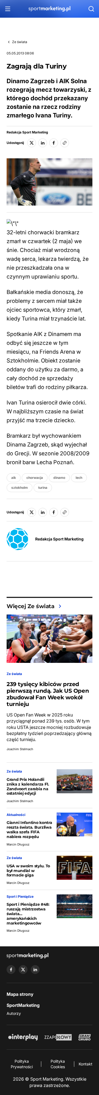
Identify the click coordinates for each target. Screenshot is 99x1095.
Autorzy (14, 1013)
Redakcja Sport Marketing (27, 132)
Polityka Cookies (58, 1064)
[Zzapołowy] (58, 1037)
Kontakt (85, 1064)
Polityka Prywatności (22, 1064)
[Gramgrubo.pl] (84, 1037)
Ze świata (19, 42)
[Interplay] (22, 1037)
